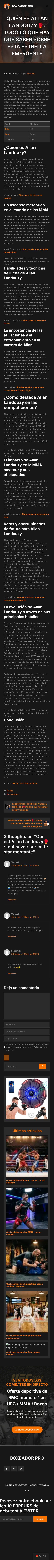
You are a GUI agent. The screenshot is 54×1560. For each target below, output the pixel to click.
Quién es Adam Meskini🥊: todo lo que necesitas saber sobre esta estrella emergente (25, 823)
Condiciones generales (16, 1485)
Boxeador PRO (22, 6)
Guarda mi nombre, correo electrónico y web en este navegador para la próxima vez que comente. (27, 1047)
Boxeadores (12, 794)
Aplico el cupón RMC (27, 1429)
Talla (7, 129)
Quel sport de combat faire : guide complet (23, 1353)
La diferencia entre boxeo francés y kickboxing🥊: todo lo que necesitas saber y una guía (29, 807)
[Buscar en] (42, 1066)
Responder (12, 900)
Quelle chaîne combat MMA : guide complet (23, 1233)
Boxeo (10, 790)
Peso (7, 134)
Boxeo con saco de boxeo (25, 783)
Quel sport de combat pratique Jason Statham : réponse (24, 1285)
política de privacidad (39, 1485)
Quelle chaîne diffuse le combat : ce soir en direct (25, 1181)
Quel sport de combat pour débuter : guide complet (24, 1336)
